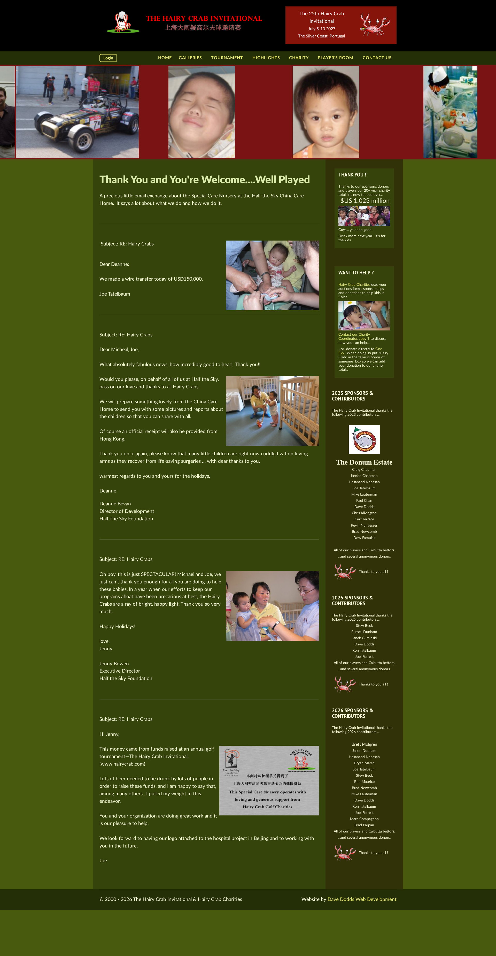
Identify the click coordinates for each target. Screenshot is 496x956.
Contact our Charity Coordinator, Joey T (354, 337)
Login (108, 58)
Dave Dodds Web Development (362, 899)
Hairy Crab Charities (354, 285)
